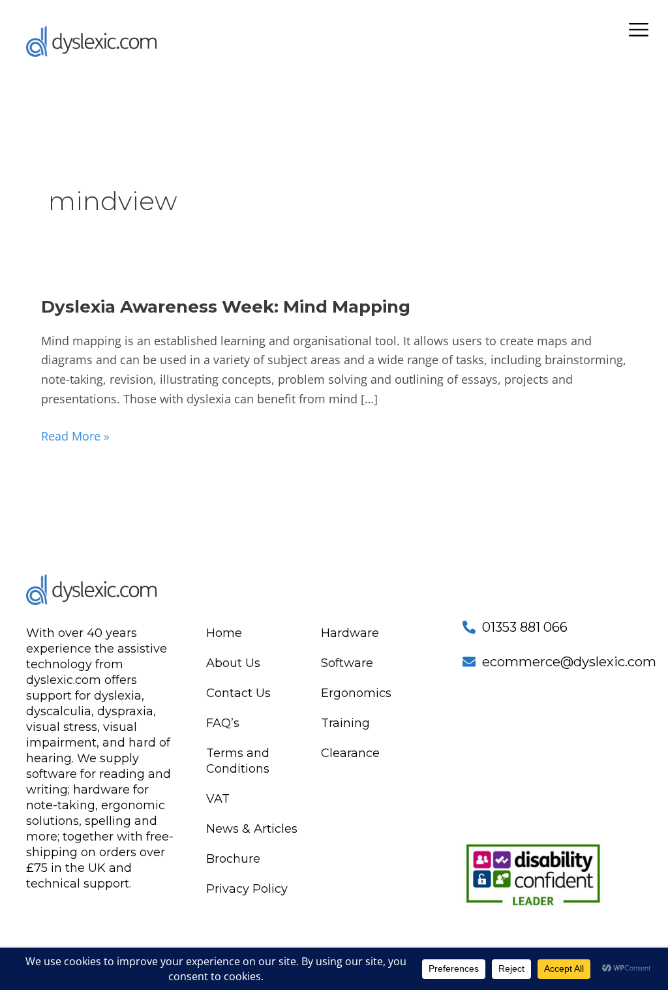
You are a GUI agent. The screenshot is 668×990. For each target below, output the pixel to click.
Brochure (233, 859)
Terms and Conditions (237, 761)
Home (224, 633)
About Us (233, 663)
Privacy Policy (247, 889)
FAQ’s (222, 723)
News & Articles (251, 829)
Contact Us (238, 693)
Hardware (350, 633)
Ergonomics (356, 693)
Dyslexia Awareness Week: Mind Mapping (225, 306)
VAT (218, 799)
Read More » (75, 435)
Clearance (350, 753)
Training (345, 723)
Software (347, 663)
